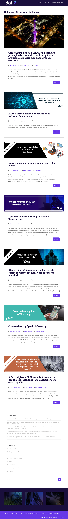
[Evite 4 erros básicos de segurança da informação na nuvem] (34, 100)
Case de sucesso (13, 448)
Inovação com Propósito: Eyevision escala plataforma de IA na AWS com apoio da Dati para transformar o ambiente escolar (31, 437)
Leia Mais (56, 82)
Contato (47, 3)
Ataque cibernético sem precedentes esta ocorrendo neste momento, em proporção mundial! (31, 273)
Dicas (10, 455)
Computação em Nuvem (15, 452)
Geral (10, 461)
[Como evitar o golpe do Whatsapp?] (34, 313)
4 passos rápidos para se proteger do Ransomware (28, 218)
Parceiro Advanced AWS (31, 513)
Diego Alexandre (26, 65)
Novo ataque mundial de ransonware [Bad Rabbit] (32, 164)
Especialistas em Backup (15, 458)
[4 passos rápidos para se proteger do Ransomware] (34, 203)
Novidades (12, 465)
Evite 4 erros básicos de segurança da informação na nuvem (29, 115)
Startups (11, 471)
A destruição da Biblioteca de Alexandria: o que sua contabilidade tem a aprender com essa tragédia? (32, 380)
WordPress (61, 517)
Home (39, 3)
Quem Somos (14, 513)
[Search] (59, 479)
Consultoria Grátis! (57, 3)
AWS (21, 513)
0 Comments (36, 65)
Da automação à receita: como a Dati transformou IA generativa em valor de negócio (30, 419)
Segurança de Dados (14, 468)
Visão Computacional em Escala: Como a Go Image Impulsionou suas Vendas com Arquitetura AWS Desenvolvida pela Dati (33, 422)
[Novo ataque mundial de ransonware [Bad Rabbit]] (34, 150)
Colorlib (50, 517)
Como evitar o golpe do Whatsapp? (28, 326)
